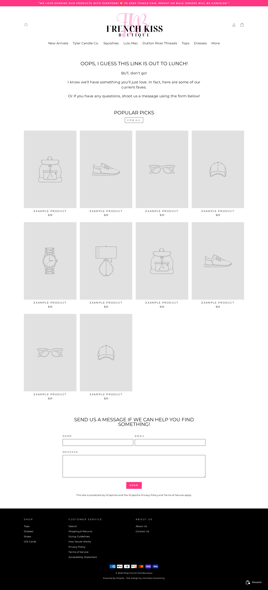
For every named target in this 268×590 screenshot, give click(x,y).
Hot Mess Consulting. (153, 578)
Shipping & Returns (80, 531)
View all (134, 120)
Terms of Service (174, 495)
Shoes (27, 536)
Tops (185, 43)
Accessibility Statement (83, 557)
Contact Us (142, 531)
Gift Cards (30, 541)
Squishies (111, 43)
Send (134, 485)
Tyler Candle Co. (86, 43)
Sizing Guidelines (79, 536)
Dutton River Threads (160, 43)
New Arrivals (58, 43)
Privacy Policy (149, 495)
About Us (141, 526)
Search (73, 526)
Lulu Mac (130, 43)
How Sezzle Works (80, 541)
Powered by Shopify (113, 578)
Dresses (200, 43)
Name (67, 436)
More (215, 43)
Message (70, 452)
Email (140, 436)
